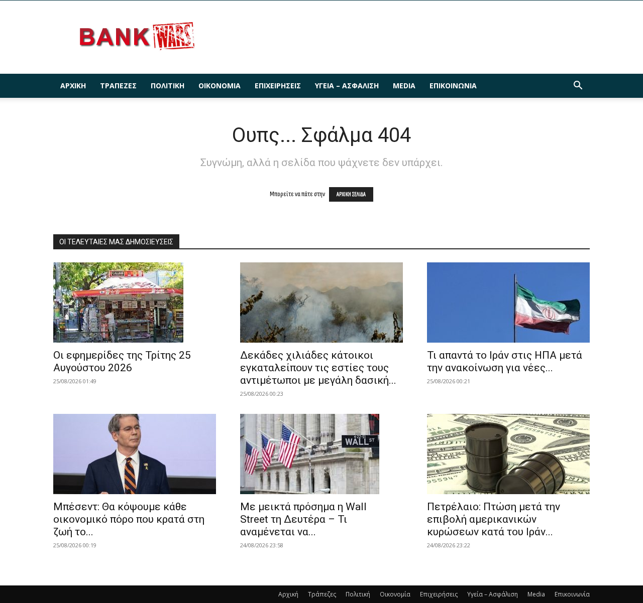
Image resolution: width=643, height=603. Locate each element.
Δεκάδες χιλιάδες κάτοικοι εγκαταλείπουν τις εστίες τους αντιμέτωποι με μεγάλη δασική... (318, 367)
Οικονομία (219, 85)
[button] (578, 86)
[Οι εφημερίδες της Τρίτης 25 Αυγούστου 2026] (134, 302)
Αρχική (73, 85)
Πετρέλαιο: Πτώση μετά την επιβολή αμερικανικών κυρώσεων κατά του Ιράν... (493, 519)
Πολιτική (167, 85)
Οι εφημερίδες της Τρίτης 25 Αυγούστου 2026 (122, 361)
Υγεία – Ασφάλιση (347, 85)
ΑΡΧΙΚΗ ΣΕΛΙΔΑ (351, 194)
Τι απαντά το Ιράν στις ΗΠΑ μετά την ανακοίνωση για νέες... (504, 361)
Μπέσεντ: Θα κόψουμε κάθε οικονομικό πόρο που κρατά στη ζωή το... (128, 519)
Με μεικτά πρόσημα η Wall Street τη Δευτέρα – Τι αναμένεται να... (303, 519)
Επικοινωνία (453, 85)
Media (404, 85)
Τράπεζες (118, 85)
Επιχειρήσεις (278, 85)
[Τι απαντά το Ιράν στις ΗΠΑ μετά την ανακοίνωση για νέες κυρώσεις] (508, 302)
